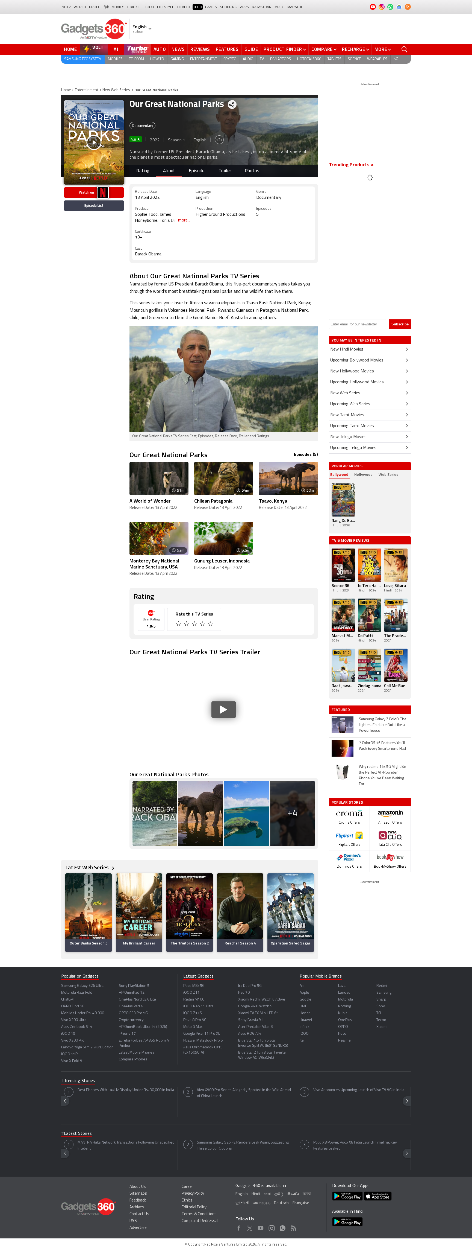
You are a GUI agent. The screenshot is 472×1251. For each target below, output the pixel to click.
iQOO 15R (69, 1054)
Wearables (377, 59)
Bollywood (339, 474)
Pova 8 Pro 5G (194, 1020)
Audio (248, 59)
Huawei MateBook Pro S (203, 1041)
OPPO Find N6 (72, 1006)
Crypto (230, 59)
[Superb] (203, 624)
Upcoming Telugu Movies (353, 448)
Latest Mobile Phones (136, 1053)
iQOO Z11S (192, 1013)
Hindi (256, 1194)
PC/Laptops (280, 59)
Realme (344, 1041)
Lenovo (344, 993)
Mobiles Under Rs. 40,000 (82, 1013)
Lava (342, 986)
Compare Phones (133, 1059)
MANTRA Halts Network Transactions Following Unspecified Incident (126, 1146)
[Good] (187, 624)
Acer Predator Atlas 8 (255, 1027)
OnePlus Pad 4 (131, 1006)
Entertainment (203, 59)
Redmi (381, 986)
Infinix (304, 1027)
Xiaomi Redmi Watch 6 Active (261, 1000)
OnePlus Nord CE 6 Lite (137, 1000)
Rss (293, 1227)
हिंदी (106, 7)
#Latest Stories (76, 1134)
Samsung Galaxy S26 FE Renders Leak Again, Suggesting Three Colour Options (243, 1146)
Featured (341, 709)
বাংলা (267, 1194)
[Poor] (179, 624)
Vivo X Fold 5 (71, 1061)
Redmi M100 (193, 1000)
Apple (304, 993)
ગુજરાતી (242, 1203)
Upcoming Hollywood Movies (357, 382)
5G (396, 59)
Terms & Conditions (199, 1214)
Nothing (344, 1006)
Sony (380, 1006)
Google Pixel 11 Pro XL (201, 1034)
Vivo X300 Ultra (73, 1020)
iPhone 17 (127, 1034)
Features (227, 49)
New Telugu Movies (348, 437)
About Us (137, 1187)
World (80, 7)
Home (70, 49)
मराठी (307, 1194)
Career (187, 1187)
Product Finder (283, 49)
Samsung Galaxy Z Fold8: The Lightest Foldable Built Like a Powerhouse (382, 725)
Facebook (238, 1227)
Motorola (345, 1000)
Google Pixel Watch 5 (255, 1006)
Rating (142, 171)
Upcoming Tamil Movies (352, 426)
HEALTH (183, 7)
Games (211, 7)
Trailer (225, 171)
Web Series (388, 474)
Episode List (94, 205)
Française (301, 1203)
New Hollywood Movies (352, 371)
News (178, 49)
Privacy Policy (193, 1194)
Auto (160, 49)
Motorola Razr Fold (76, 993)
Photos (252, 171)
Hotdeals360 (309, 59)
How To (157, 59)
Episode (197, 171)
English (241, 1194)
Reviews (200, 49)
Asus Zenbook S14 (76, 1027)
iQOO (304, 1034)
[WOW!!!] (211, 624)
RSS (133, 1221)
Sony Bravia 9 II (250, 1020)
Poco (342, 1034)
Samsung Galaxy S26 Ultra (82, 986)
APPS (244, 7)
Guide (251, 49)
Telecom (136, 59)
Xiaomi (381, 1027)
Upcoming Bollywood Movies (357, 360)
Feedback (137, 1200)
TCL (379, 1013)
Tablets (334, 59)
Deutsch (281, 1203)
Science (354, 59)
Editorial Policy (194, 1207)
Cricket (134, 7)
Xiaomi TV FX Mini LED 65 (258, 1013)
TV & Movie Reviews (351, 540)
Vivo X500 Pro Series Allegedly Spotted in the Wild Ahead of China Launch (244, 1093)
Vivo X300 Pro (72, 1041)
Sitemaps (138, 1194)
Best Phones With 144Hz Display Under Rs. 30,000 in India (126, 1090)
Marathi (294, 7)
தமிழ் (279, 1194)
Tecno (381, 1020)
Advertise (138, 1228)
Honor (305, 1013)
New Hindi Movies (346, 349)
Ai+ (302, 986)
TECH (197, 7)
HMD (304, 1006)
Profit (95, 7)
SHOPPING (228, 7)
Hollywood (363, 474)
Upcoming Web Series (350, 404)
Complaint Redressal (200, 1221)
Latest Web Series (87, 867)
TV (262, 59)
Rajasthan (262, 7)
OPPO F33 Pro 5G (133, 1013)
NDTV (66, 7)
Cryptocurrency (131, 1020)
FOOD (149, 7)
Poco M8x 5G (194, 986)
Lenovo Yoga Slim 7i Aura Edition (87, 1047)
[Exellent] (195, 624)
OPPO (343, 1027)
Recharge (353, 49)
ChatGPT (68, 1000)
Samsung (383, 993)
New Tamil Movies (347, 415)
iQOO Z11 (191, 993)
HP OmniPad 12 (131, 993)
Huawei (306, 1020)
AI (116, 49)
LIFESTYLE (165, 7)
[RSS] (408, 7)
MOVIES (118, 7)
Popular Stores (347, 802)
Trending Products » (351, 165)
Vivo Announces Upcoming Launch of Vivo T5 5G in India (358, 1090)
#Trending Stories (78, 1081)
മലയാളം (261, 1203)
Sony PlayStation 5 (134, 986)
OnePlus (345, 1020)
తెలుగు (293, 1194)
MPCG (279, 7)
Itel (302, 1041)
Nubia (342, 1013)
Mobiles (115, 59)
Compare (322, 49)
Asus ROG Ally (249, 1034)
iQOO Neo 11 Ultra (198, 1006)
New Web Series (116, 90)
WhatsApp (282, 1227)
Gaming (177, 59)
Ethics (187, 1200)
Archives (136, 1207)
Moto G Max (192, 1027)
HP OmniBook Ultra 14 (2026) (143, 1027)
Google (305, 1000)
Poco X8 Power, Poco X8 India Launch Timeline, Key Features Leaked (355, 1146)
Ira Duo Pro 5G (250, 986)
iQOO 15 (68, 1034)
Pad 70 (244, 993)
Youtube (260, 1227)
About (169, 171)
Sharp (381, 1000)
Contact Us (139, 1214)
